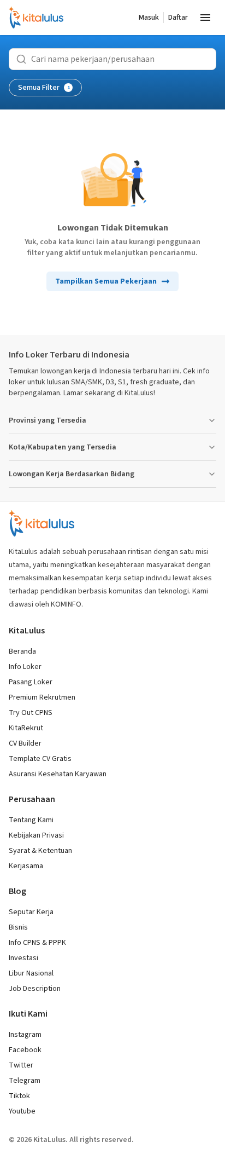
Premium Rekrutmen (42, 697)
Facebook (25, 1050)
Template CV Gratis (40, 758)
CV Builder (25, 743)
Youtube (22, 1111)
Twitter (21, 1065)
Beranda (22, 651)
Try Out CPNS (30, 712)
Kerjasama (26, 866)
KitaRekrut (26, 728)
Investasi (23, 958)
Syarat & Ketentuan (40, 850)
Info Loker (25, 666)
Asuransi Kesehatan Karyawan (57, 774)
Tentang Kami (31, 820)
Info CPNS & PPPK (37, 942)
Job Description (35, 988)
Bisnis (18, 927)
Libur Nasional (31, 973)
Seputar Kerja (31, 912)
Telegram (24, 1080)
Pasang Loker (30, 682)
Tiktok (19, 1095)
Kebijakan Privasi (36, 835)
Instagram (25, 1034)
